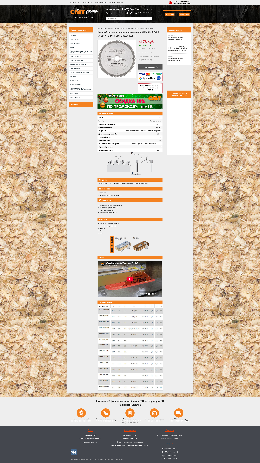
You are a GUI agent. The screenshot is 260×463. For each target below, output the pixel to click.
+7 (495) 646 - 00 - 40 (169, 459)
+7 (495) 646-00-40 (131, 12)
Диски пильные (108, 28)
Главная (100, 28)
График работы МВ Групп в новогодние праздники (176, 38)
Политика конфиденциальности (130, 442)
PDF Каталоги (184, 15)
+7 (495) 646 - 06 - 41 (169, 452)
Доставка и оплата (101, 2)
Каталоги (112, 2)
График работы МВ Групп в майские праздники (176, 59)
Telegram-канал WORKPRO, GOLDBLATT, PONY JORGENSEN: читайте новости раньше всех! (177, 48)
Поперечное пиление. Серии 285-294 (142, 28)
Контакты (120, 2)
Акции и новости (175, 30)
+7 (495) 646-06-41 (131, 9)
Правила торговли (130, 438)
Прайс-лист (170, 15)
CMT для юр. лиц (87, 2)
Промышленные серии (121, 28)
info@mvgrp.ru (176, 435)
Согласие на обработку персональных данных (130, 445)
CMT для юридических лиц (90, 438)
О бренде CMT (75, 2)
